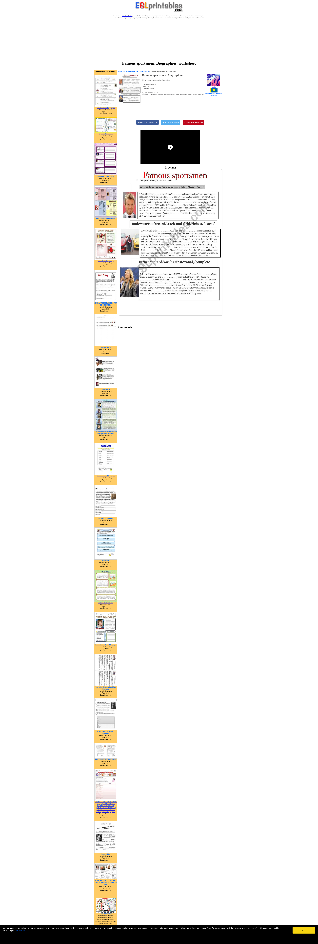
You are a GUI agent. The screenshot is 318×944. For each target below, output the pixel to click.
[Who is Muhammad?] (105, 601)
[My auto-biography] (105, 132)
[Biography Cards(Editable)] (105, 217)
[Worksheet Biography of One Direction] (105, 685)
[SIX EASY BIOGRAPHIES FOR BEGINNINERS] (105, 301)
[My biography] (105, 345)
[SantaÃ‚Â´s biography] (105, 259)
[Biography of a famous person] (105, 758)
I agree (304, 930)
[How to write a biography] (105, 106)
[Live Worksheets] (106, 912)
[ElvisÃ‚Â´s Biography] (105, 516)
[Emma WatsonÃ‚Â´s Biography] (105, 643)
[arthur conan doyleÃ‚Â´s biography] (105, 730)
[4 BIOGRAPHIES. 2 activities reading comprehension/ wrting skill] (105, 879)
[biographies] (105, 388)
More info (20, 930)
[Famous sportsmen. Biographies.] (170, 242)
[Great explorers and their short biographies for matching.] (105, 430)
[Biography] (105, 559)
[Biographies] (105, 852)
